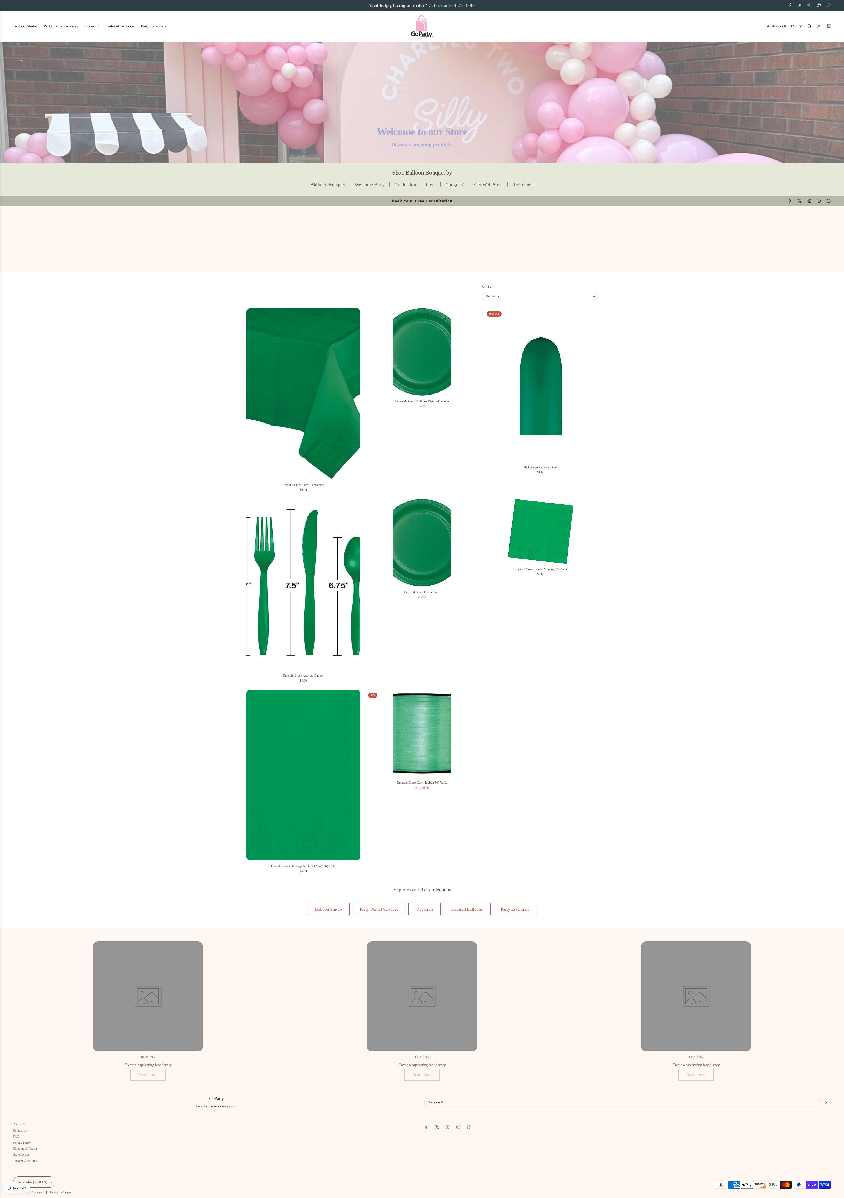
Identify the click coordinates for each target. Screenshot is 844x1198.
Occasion (424, 909)
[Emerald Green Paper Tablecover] (303, 394)
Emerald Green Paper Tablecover (303, 485)
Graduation (405, 184)
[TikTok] (828, 5)
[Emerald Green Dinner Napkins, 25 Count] (541, 531)
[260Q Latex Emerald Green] (541, 385)
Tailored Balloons (467, 909)
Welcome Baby (370, 184)
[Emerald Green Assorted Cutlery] (303, 584)
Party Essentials (515, 909)
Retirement (523, 184)
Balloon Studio (328, 909)
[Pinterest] (819, 5)
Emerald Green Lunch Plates (422, 592)
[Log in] (819, 26)
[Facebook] (790, 5)
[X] (799, 5)
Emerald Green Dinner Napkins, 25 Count (541, 569)
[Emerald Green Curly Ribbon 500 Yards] (422, 733)
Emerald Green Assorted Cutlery (303, 675)
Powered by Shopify (60, 1192)
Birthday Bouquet (327, 184)
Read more (148, 1074)
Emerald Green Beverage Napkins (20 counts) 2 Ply (303, 866)
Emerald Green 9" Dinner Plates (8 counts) (422, 401)
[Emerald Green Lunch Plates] (422, 543)
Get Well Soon (488, 184)
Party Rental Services (379, 909)
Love (431, 184)
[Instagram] (809, 5)
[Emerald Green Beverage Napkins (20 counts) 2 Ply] (303, 775)
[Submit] (826, 1102)
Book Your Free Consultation (422, 5)
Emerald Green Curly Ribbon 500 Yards (422, 782)
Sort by (486, 286)
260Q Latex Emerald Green (541, 467)
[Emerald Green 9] (422, 352)
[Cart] (828, 26)
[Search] (809, 26)
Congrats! (454, 184)
